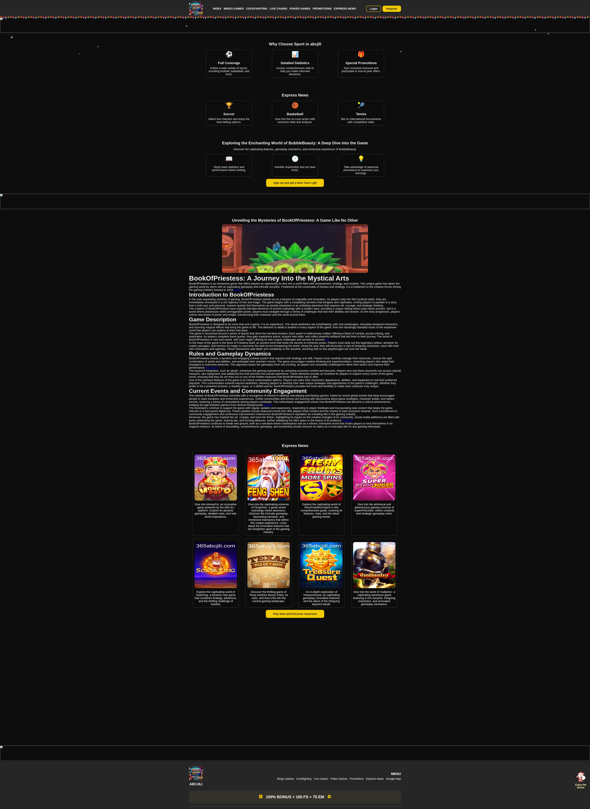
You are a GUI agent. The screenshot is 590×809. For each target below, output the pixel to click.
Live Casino (278, 8)
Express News (345, 8)
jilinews (267, 404)
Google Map (393, 778)
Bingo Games (234, 8)
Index (217, 8)
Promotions (322, 8)
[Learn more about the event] (295, 31)
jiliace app (211, 367)
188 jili (238, 289)
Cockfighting (256, 8)
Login (373, 8)
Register (391, 8)
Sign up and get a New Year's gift (295, 182)
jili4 (327, 339)
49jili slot (347, 420)
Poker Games (300, 8)
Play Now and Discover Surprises (295, 613)
